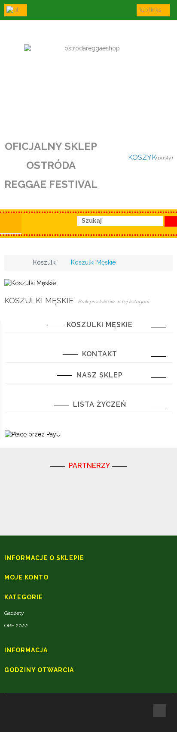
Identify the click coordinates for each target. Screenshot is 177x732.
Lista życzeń (99, 404)
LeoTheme (61, 720)
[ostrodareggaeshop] (88, 83)
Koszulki (45, 262)
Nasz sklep (99, 375)
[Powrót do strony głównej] (13, 262)
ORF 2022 (16, 626)
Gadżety (14, 613)
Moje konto (26, 577)
